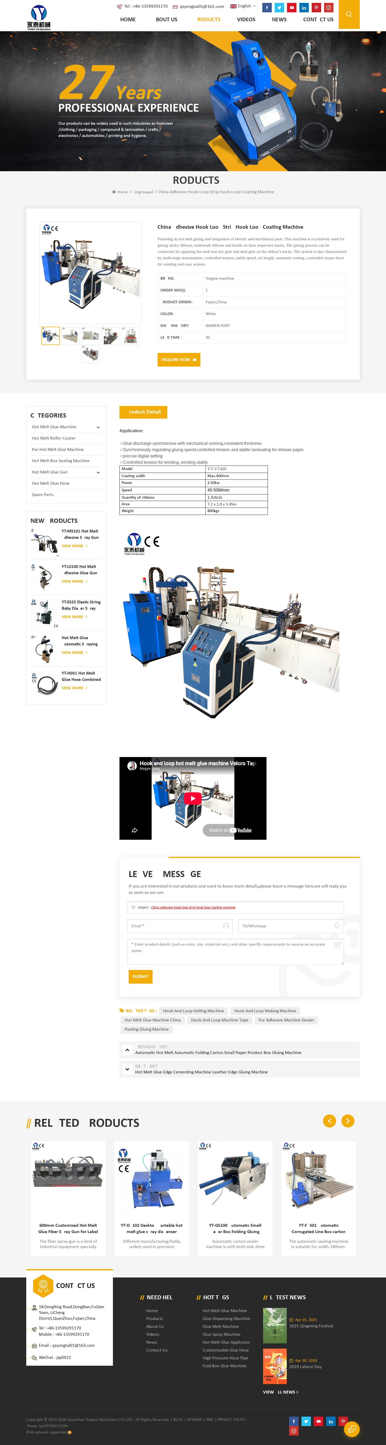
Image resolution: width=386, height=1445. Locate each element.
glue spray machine (222, 1334)
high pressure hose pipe (225, 1358)
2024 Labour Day (305, 1366)
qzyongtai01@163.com (202, 6)
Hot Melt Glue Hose (51, 483)
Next (347, 1121)
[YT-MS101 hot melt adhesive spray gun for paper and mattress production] (44, 542)
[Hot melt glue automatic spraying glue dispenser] (44, 649)
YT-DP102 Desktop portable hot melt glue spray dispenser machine (151, 1229)
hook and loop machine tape (219, 1020)
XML (210, 1420)
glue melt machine (221, 1326)
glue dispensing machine (226, 1318)
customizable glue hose (226, 1350)
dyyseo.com (56, 1426)
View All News (279, 1392)
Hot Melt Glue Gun (49, 472)
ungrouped (143, 192)
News (279, 20)
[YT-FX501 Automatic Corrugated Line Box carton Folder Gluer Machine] (318, 1178)
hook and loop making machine (265, 1011)
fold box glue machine (225, 1366)
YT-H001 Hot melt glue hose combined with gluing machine (81, 677)
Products (207, 20)
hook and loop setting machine (193, 1011)
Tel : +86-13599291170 (146, 6)
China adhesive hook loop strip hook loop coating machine (193, 908)
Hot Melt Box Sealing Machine (61, 460)
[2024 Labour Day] (275, 1366)
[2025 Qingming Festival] (275, 1325)
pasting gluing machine (147, 1029)
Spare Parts (43, 494)
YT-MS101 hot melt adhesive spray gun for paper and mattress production (81, 535)
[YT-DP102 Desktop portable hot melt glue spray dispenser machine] (151, 1178)
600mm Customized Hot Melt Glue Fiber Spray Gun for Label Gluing (68, 1229)
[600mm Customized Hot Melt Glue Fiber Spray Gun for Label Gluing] (68, 1178)
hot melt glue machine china (153, 1020)
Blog (178, 1420)
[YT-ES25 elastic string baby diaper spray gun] (44, 613)
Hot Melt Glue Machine (54, 427)
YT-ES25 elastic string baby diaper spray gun (81, 606)
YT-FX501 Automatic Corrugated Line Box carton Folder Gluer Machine (319, 1229)
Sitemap (194, 1420)
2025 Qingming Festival (311, 1326)
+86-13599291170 (64, 1328)
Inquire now (175, 359)
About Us (165, 20)
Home (128, 20)
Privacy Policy (232, 1420)
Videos (246, 20)
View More (72, 546)
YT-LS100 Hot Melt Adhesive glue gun (79, 570)
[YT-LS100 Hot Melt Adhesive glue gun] (44, 578)
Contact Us (318, 20)
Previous (329, 1121)
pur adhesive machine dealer (286, 1020)
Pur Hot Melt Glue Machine (58, 449)
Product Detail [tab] (143, 412)
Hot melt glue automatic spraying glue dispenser (80, 642)
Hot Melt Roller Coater (54, 438)
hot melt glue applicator (226, 1342)
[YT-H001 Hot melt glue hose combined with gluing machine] (44, 684)
